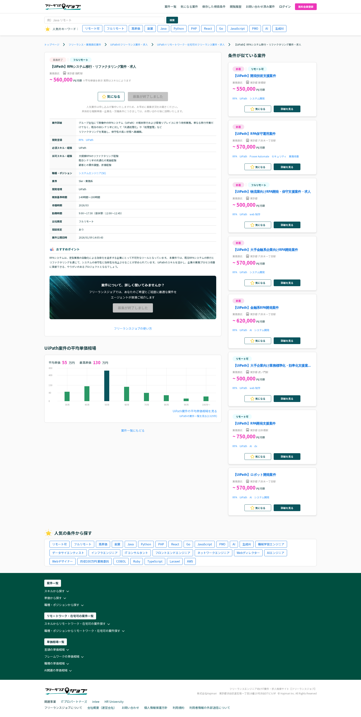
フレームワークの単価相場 (61, 656)
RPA (81, 140)
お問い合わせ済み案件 (260, 6)
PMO (255, 28)
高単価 (135, 28)
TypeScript (155, 561)
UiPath (89, 140)
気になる (113, 96)
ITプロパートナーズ (74, 701)
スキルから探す (54, 591)
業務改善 (294, 156)
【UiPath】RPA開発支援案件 (254, 423)
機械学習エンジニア (271, 544)
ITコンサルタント (136, 553)
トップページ (51, 44)
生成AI (279, 28)
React (208, 28)
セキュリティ (279, 156)
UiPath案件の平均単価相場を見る (195, 411)
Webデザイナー (62, 561)
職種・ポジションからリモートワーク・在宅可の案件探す (82, 631)
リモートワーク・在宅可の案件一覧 (70, 616)
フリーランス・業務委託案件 (85, 44)
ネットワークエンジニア (213, 553)
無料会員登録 (305, 6)
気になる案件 (189, 6)
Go (221, 28)
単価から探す (53, 598)
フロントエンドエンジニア (172, 553)
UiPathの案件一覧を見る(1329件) (198, 416)
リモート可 (92, 28)
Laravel (175, 561)
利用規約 (178, 708)
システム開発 (257, 98)
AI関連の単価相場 (55, 670)
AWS (190, 561)
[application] (133, 387)
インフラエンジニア (104, 553)
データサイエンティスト (68, 553)
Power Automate (259, 156)
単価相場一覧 (55, 642)
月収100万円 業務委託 (94, 561)
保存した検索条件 (214, 6)
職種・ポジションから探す (61, 605)
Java (163, 28)
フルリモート (115, 28)
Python (179, 28)
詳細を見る (287, 109)
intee (95, 701)
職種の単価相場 (54, 663)
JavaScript (237, 28)
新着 (238, 69)
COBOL (121, 561)
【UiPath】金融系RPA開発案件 (256, 307)
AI (266, 28)
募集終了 (58, 59)
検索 (172, 20)
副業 (150, 28)
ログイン (285, 6)
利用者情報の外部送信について (209, 708)
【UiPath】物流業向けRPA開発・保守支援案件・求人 (272, 191)
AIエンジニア (275, 553)
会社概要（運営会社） (102, 708)
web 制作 (255, 214)
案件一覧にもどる (133, 430)
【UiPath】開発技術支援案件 (254, 75)
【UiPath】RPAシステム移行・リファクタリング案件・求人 (267, 44)
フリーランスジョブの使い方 (133, 328)
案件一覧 (170, 6)
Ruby (136, 561)
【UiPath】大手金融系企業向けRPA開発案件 (265, 249)
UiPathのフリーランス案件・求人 (129, 44)
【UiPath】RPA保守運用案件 (254, 133)
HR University (113, 701)
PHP (194, 28)
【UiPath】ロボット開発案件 (254, 474)
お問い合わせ (130, 708)
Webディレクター (248, 553)
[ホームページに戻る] (63, 6)
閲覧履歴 (236, 6)
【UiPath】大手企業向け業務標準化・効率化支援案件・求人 (270, 365)
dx (255, 446)
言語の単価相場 (54, 649)
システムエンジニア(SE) (92, 173)
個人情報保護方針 (156, 708)
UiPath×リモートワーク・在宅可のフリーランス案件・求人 (191, 44)
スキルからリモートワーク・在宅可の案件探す (75, 623)
